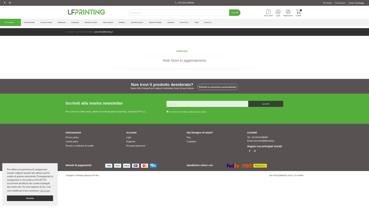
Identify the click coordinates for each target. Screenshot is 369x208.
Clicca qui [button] (44, 191)
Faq (188, 137)
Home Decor (184, 22)
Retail (196, 22)
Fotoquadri (75, 22)
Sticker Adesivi (108, 22)
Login (128, 137)
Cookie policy (72, 141)
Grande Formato (46, 22)
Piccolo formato (29, 22)
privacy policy (200, 111)
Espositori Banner (137, 22)
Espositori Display (155, 22)
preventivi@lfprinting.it (103, 32)
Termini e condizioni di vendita (80, 145)
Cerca (234, 13)
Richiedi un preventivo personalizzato (217, 87)
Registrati (130, 141)
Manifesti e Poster (91, 22)
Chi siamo (327, 3)
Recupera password (135, 145)
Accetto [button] (30, 198)
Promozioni (340, 3)
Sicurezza (207, 22)
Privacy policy (72, 137)
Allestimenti (62, 22)
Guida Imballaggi (356, 3)
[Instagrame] (255, 151)
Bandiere (122, 22)
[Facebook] (4, 3)
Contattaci (191, 141)
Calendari (170, 22)
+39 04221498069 (185, 3)
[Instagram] (10, 3)
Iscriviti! (265, 104)
